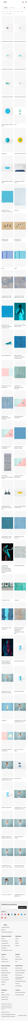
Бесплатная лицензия (20, 992)
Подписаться (22, 907)
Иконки (3, 938)
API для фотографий (19, 972)
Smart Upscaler (4, 970)
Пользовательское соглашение (8, 1016)
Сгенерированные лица (6, 950)
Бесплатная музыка (5, 945)
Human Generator (5, 979)
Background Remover (6, 972)
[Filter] (24, 7)
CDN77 (25, 1015)
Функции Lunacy (5, 961)
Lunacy (16, 938)
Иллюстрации (4, 940)
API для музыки (18, 975)
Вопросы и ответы (5, 994)
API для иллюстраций (20, 970)
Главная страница (5, 927)
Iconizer (3, 984)
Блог (16, 961)
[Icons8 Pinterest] (2, 917)
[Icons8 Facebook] (11, 914)
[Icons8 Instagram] (2, 914)
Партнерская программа (6, 932)
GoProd (17, 943)
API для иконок (18, 968)
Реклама (3, 929)
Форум (2, 992)
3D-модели (3, 947)
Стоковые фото (4, 943)
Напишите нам (4, 999)
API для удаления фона (20, 981)
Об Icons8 (17, 956)
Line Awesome (18, 985)
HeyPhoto (3, 982)
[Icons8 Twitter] (8, 914)
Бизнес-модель (18, 959)
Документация (4, 997)
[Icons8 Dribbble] (5, 914)
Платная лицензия (19, 994)
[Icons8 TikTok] (15, 914)
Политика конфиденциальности (8, 1014)
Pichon (16, 940)
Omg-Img (17, 983)
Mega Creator (4, 968)
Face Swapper (4, 975)
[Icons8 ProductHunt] (5, 917)
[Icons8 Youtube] (18, 914)
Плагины (17, 945)
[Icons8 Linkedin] (21, 914)
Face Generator (4, 977)
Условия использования (6, 1007)
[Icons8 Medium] (25, 914)
